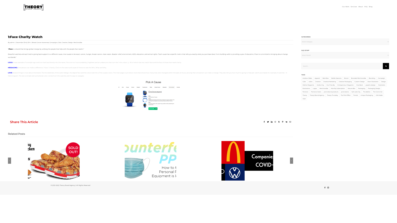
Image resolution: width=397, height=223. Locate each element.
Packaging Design (374, 88)
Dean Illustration (372, 81)
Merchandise (77, 42)
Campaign (381, 78)
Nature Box (351, 88)
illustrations (306, 88)
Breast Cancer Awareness (40, 42)
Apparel (317, 78)
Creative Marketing (329, 81)
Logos (315, 88)
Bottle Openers (336, 78)
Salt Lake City (356, 92)
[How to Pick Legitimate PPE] (150, 161)
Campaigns (53, 42)
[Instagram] (328, 187)
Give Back (359, 85)
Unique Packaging (367, 95)
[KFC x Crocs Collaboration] (54, 161)
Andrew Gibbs (307, 78)
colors (310, 81)
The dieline (366, 92)
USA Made (379, 95)
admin (12, 42)
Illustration (381, 85)
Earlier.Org (320, 85)
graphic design (371, 85)
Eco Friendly (331, 85)
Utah (304, 99)
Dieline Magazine (308, 85)
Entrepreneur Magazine (345, 85)
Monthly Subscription (338, 88)
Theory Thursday (332, 95)
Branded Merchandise (358, 78)
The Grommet (377, 92)
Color (59, 42)
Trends (355, 95)
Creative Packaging (345, 81)
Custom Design (359, 81)
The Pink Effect (346, 95)
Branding (372, 78)
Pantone (305, 92)
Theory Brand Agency (317, 95)
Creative (64, 42)
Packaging (361, 88)
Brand (346, 78)
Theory (305, 95)
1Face (10, 49)
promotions (345, 92)
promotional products (331, 92)
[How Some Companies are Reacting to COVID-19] (247, 161)
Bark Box (326, 78)
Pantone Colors (316, 92)
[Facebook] (325, 187)
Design (70, 42)
